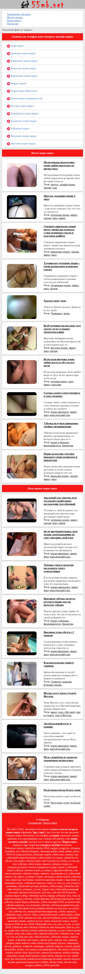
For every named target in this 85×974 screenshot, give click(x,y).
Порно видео (14, 20)
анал (54, 218)
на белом (75, 802)
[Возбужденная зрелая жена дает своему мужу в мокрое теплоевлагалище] (22, 338)
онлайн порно (67, 184)
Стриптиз (56, 681)
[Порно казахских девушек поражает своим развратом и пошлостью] (22, 466)
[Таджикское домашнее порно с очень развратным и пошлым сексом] (22, 275)
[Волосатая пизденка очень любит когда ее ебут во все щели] (22, 371)
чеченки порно (59, 381)
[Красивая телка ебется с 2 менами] (22, 643)
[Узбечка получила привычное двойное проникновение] (22, 434)
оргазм (47, 187)
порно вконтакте (60, 411)
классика (56, 384)
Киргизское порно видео (24, 75)
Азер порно (17, 45)
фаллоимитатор (52, 445)
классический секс (60, 415)
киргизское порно (60, 251)
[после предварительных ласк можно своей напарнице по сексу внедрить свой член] (22, 543)
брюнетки (67, 445)
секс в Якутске (63, 715)
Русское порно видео (22, 105)
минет (74, 214)
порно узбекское (60, 442)
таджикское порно (61, 285)
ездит (66, 802)
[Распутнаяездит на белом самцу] (22, 797)
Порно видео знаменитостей (26, 98)
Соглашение (35, 822)
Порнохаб (12, 23)
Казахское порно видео (23, 68)
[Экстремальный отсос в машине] (22, 736)
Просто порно (15, 17)
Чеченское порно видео (23, 135)
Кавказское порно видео (24, 60)
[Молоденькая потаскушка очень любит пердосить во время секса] (22, 174)
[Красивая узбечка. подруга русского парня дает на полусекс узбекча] (22, 611)
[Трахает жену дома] (22, 306)
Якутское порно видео (23, 143)
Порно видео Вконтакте (23, 90)
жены (66, 313)
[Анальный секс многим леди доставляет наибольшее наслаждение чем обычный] (22, 510)
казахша (67, 681)
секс (54, 187)
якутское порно (59, 347)
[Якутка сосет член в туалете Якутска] (22, 703)
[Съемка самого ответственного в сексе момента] (22, 403)
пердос (55, 184)
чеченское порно (60, 214)
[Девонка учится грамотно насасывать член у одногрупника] (22, 577)
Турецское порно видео (23, 120)
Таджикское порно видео (24, 113)
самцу (47, 805)
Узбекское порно (19, 128)
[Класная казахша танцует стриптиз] (22, 673)
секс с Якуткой (66, 712)
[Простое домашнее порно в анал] (22, 206)
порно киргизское (60, 587)
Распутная (56, 802)
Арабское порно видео (23, 53)
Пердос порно (18, 83)
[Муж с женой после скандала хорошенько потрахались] (22, 768)
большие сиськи (52, 684)
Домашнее (56, 313)
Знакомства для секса (18, 14)
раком (62, 218)
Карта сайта (50, 822)
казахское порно (60, 475)
